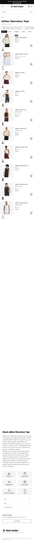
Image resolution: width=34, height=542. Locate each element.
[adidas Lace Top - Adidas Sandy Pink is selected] (2, 86)
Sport (30, 31)
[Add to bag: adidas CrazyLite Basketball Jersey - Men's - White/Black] (31, 212)
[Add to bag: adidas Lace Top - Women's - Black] (31, 101)
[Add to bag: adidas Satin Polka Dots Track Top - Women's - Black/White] (31, 45)
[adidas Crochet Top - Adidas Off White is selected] (2, 142)
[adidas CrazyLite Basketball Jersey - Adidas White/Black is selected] (2, 216)
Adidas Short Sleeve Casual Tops (12, 28)
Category (16, 31)
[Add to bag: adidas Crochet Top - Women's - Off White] (31, 138)
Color (23, 31)
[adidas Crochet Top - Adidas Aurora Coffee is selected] (2, 123)
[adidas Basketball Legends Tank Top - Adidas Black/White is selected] (2, 179)
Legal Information (8, 507)
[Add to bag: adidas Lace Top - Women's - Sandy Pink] (31, 82)
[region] (17, 2)
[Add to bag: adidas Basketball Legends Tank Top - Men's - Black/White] (31, 175)
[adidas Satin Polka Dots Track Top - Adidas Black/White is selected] (2, 49)
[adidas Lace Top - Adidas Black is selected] (2, 105)
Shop (5, 503)
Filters (3, 31)
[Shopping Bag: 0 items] (31, 6)
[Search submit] (31, 12)
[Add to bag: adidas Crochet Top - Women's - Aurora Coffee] (31, 119)
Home (2, 17)
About (5, 499)
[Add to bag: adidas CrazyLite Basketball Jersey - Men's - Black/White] (31, 194)
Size (10, 31)
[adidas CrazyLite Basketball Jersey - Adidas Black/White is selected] (2, 198)
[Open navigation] (6, 6)
